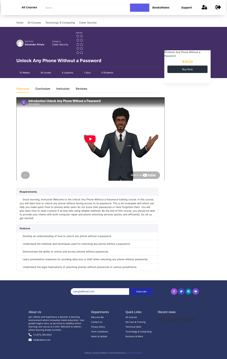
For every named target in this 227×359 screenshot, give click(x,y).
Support (186, 7)
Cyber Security (60, 44)
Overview (22, 88)
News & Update (99, 336)
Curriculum (42, 88)
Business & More (134, 336)
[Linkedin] (188, 291)
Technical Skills (133, 326)
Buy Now (187, 69)
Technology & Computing (138, 331)
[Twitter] (181, 291)
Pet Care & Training (136, 322)
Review (79, 33)
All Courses (29, 7)
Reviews (81, 88)
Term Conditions (99, 331)
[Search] (139, 8)
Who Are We (97, 317)
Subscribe (141, 291)
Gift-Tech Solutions (134, 353)
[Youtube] (195, 291)
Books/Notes (160, 7)
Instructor (29, 41)
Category (56, 41)
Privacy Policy (98, 326)
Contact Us (96, 322)
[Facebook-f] (174, 291)
